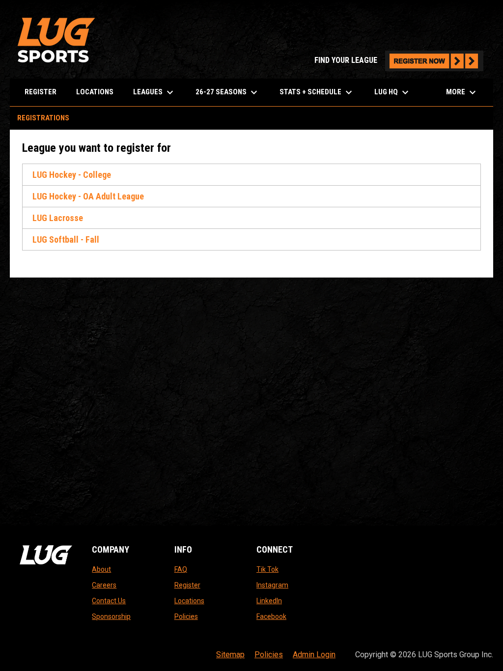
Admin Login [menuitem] (314, 654)
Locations (189, 601)
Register (187, 585)
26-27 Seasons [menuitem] (228, 92)
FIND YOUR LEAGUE (398, 60)
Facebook (271, 616)
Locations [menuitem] (94, 91)
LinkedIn (269, 601)
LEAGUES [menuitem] (154, 92)
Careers (104, 585)
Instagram (272, 585)
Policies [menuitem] (268, 654)
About (101, 569)
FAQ (180, 569)
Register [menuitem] (40, 91)
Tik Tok (267, 569)
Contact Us (109, 601)
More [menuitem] (462, 92)
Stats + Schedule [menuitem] (317, 92)
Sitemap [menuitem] (230, 654)
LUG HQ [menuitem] (392, 92)
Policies (186, 616)
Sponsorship (111, 616)
